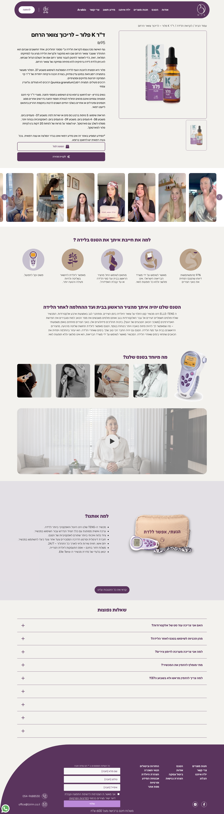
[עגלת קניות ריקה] (46, 10)
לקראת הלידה (184, 25)
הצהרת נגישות (174, 778)
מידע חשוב (109, 9)
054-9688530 (31, 796)
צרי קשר (94, 9)
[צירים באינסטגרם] (195, 804)
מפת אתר (153, 786)
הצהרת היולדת (150, 774)
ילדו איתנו (124, 9)
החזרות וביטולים (149, 766)
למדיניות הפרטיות (79, 798)
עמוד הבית (201, 25)
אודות (165, 9)
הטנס (155, 9)
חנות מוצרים (141, 9)
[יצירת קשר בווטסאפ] (5, 808)
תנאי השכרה (151, 770)
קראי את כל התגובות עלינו (112, 589)
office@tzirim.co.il (29, 804)
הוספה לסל (58, 146)
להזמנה (26, 9)
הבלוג (203, 778)
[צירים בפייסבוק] (204, 804)
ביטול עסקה (176, 774)
